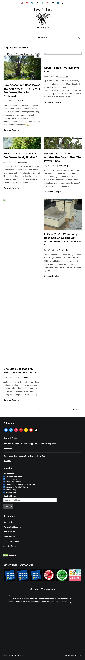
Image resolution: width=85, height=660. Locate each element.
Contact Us (8, 522)
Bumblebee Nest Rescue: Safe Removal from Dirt (24, 456)
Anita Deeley (22, 101)
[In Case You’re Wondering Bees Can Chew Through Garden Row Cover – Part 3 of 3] (63, 229)
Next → (76, 409)
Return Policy (9, 532)
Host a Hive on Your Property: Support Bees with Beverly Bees (29, 444)
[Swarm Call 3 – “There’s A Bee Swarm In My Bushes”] (22, 148)
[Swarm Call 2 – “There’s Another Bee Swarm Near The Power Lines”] (63, 148)
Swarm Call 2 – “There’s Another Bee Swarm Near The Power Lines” (62, 157)
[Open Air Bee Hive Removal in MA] (63, 54)
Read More (8, 449)
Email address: (9, 496)
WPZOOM (78, 655)
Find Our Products (11, 541)
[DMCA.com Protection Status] (10, 556)
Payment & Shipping (12, 527)
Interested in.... (9, 474)
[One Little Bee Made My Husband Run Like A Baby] (22, 200)
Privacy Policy (9, 536)
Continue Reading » (11, 130)
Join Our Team (9, 546)
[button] (42, 37)
